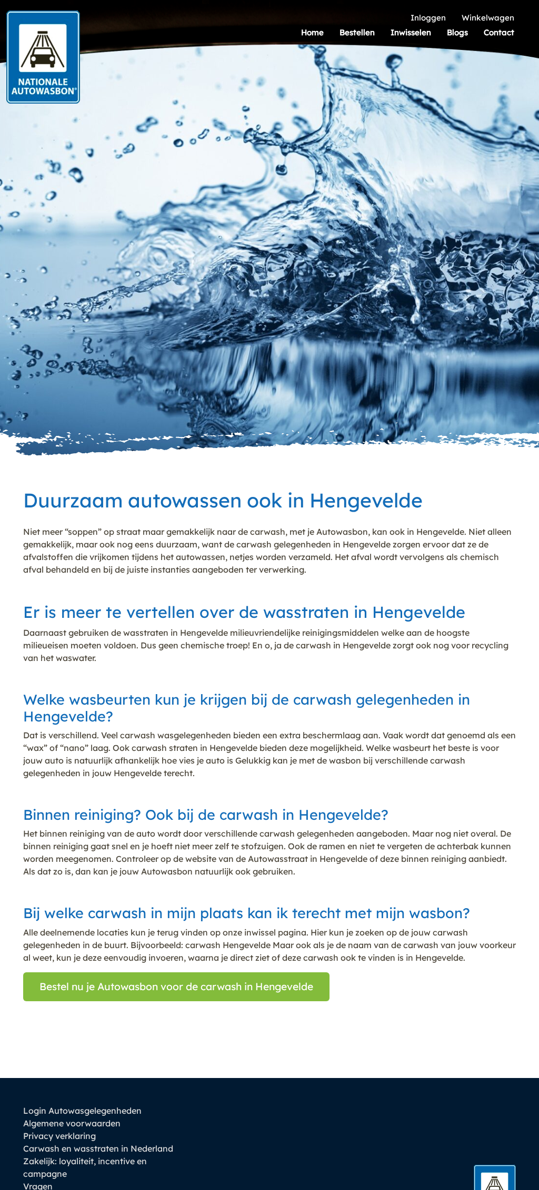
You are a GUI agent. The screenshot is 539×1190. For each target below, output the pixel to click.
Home (312, 32)
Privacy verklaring (59, 1136)
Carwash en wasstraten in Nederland (98, 1148)
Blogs (457, 32)
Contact (499, 32)
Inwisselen (411, 32)
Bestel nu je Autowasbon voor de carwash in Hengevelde (176, 986)
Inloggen (428, 18)
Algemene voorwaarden (72, 1123)
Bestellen (357, 32)
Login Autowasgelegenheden (82, 1110)
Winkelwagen (488, 18)
